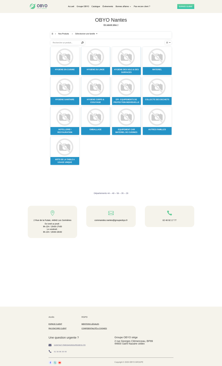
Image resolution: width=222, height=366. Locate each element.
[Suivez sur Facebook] (50, 362)
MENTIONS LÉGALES (90, 324)
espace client (186, 6)
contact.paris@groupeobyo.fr (70, 345)
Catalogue (95, 6)
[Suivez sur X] (55, 362)
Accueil (71, 6)
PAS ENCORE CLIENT (57, 328)
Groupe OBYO (83, 6)
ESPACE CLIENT (55, 324)
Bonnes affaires (122, 6)
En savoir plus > (111, 25)
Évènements (108, 6)
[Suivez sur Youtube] (60, 362)
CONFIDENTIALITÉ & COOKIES (94, 328)
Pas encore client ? (142, 6)
